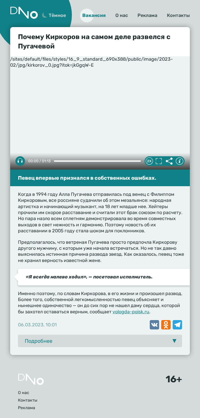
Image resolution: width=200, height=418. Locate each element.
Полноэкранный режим (158, 161)
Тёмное (57, 15)
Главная (31, 379)
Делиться (169, 161)
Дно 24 (24, 13)
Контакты (178, 15)
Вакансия (94, 15)
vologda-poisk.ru (131, 312)
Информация (179, 161)
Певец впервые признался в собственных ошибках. (87, 178)
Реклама (147, 15)
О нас (121, 15)
